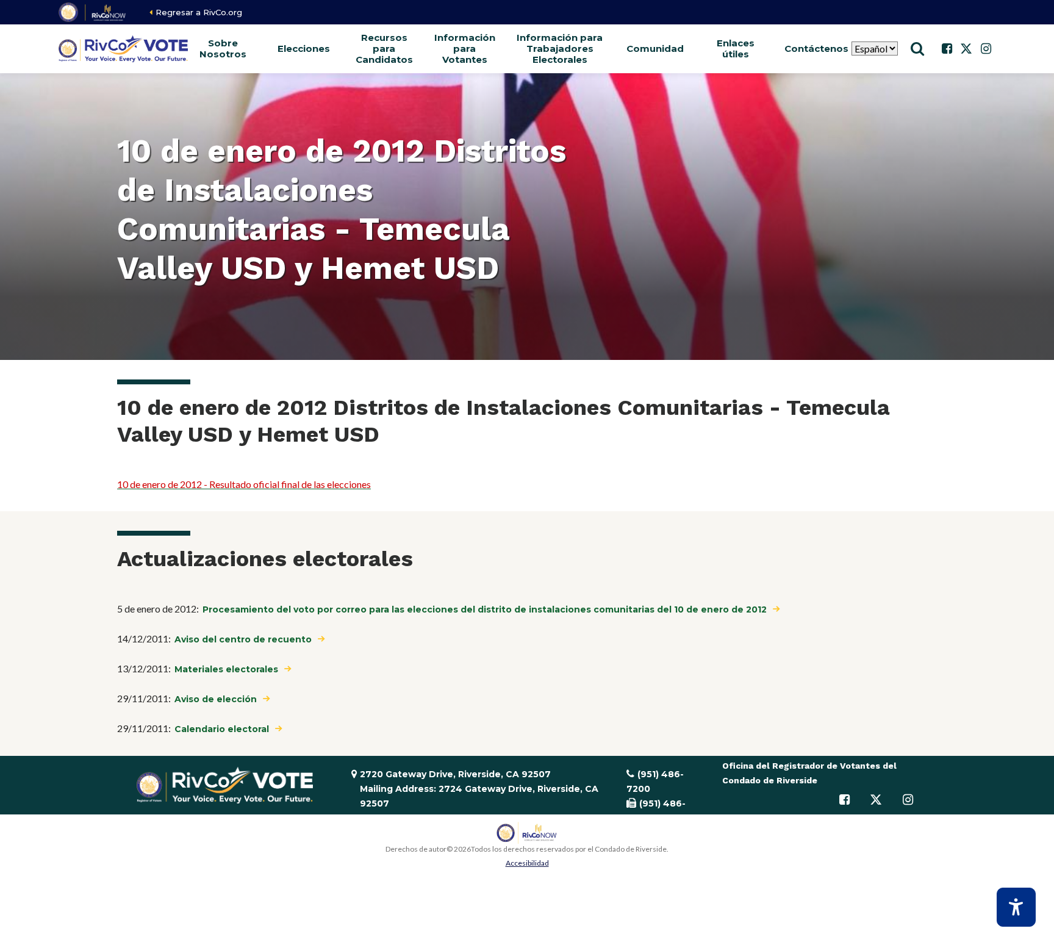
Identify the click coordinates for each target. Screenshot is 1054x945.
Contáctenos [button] (816, 48)
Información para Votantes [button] (464, 48)
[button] (303, 48)
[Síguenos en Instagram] (985, 49)
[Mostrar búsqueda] (917, 48)
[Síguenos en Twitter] (966, 49)
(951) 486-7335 (656, 811)
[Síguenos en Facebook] (946, 49)
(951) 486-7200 (655, 781)
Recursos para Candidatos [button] (384, 48)
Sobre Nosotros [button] (222, 48)
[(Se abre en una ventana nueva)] (93, 12)
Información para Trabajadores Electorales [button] (560, 48)
